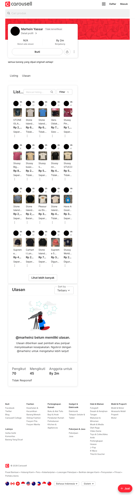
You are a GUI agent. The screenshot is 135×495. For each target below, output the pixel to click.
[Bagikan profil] (67, 51)
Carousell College (13, 418)
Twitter (8, 411)
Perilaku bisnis (12, 476)
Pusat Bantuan (12, 472)
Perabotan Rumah (56, 418)
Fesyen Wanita (33, 424)
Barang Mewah (33, 414)
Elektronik (73, 411)
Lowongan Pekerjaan (67, 472)
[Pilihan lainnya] (74, 51)
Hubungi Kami (27, 472)
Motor (114, 418)
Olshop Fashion (34, 418)
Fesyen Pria (32, 421)
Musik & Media (97, 424)
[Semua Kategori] (103, 4)
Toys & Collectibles (99, 434)
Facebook (9, 408)
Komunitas (10, 436)
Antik (92, 437)
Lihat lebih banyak (42, 277)
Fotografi (94, 408)
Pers (38, 472)
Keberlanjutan (48, 472)
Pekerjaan (73, 433)
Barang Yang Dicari (14, 439)
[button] (48, 33)
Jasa (71, 436)
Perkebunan (53, 421)
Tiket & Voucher (97, 454)
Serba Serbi (10, 433)
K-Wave (93, 451)
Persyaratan (106, 472)
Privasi (117, 472)
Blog (7, 414)
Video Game (95, 431)
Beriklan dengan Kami (89, 472)
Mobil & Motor (117, 408)
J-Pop (93, 447)
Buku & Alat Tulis (55, 411)
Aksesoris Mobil (118, 411)
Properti (114, 414)
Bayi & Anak (53, 414)
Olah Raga (95, 427)
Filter (62, 91)
